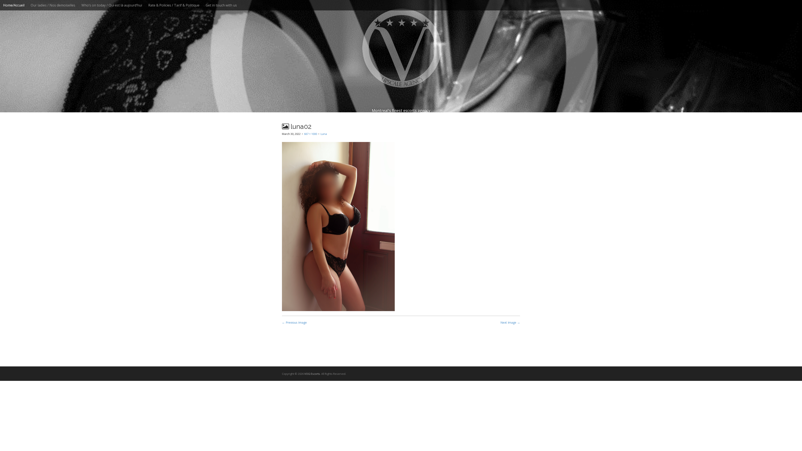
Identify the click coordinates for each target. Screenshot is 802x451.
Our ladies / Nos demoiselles (53, 5)
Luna (324, 134)
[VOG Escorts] (401, 48)
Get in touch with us (221, 5)
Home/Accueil (13, 5)
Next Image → (510, 322)
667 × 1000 (310, 134)
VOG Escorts (312, 374)
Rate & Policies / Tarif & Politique (173, 5)
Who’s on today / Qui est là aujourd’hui (111, 5)
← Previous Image (294, 322)
